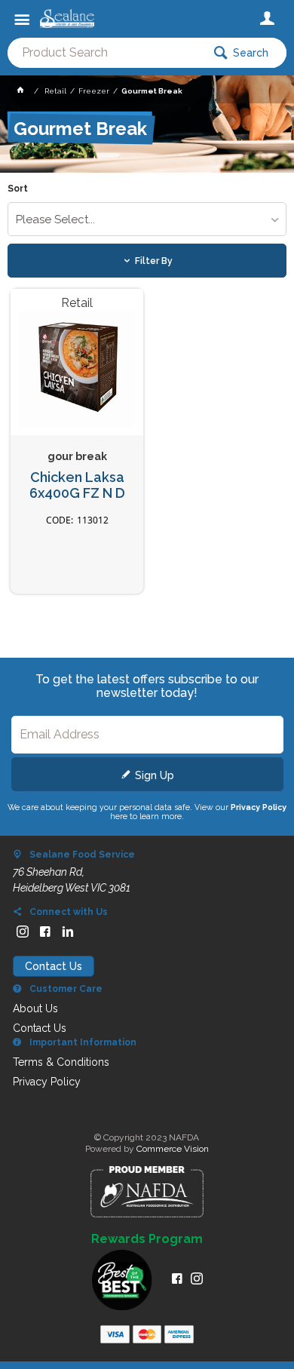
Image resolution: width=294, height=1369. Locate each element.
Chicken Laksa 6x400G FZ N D (77, 485)
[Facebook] (45, 931)
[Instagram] (22, 931)
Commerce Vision (172, 1148)
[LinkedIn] (68, 931)
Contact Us (53, 966)
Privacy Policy (258, 807)
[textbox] (105, 53)
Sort (18, 189)
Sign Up (154, 775)
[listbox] (147, 219)
